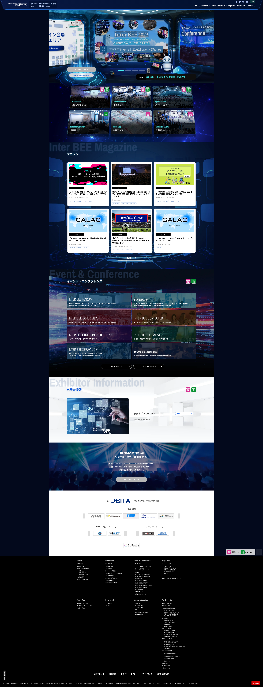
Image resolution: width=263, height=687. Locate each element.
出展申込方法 (167, 624)
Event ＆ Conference (218, 6)
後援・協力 (81, 571)
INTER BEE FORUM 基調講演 (142, 574)
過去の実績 (81, 566)
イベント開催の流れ (83, 579)
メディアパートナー (84, 574)
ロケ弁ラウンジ (139, 591)
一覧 (178, 413)
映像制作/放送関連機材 (169, 570)
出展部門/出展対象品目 (169, 608)
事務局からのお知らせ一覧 (85, 603)
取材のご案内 (81, 608)
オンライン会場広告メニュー (171, 634)
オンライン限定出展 (169, 632)
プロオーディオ (167, 566)
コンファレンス (139, 564)
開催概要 (80, 564)
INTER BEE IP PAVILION (141, 587)
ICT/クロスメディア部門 (170, 616)
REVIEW (108, 605)
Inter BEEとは (166, 605)
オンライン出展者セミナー (170, 643)
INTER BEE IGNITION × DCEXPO (143, 585)
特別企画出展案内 (167, 651)
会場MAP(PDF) (110, 580)
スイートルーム (168, 648)
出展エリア (109, 564)
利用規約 (112, 674)
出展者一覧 (109, 568)
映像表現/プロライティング (171, 568)
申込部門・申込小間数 (169, 622)
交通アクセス (138, 603)
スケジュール (166, 661)
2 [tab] (128, 70)
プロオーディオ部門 (169, 610)
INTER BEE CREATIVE (140, 584)
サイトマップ (147, 674)
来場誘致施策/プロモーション (171, 644)
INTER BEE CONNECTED (141, 582)
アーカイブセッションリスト (142, 570)
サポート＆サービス (168, 638)
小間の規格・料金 (168, 620)
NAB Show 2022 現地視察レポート (172, 578)
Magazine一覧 (167, 564)
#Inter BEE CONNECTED (129, 203)
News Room (241, 6)
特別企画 (137, 572)
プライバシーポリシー (129, 674)
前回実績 (165, 663)
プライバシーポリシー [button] (194, 683)
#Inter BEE (116, 203)
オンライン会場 (167, 628)
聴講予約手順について (140, 594)
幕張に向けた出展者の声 (112, 578)
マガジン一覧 (131, 258)
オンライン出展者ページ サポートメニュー (174, 646)
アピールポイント (167, 603)
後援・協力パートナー (83, 568)
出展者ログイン (167, 665)
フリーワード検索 (110, 571)
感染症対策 (81, 577)
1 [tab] (121, 70)
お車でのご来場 (139, 607)
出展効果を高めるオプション (171, 641)
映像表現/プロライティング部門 (172, 612)
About (196, 6)
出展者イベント (110, 575)
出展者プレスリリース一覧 (85, 605)
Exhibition (204, 6)
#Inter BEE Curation (75, 201)
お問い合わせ (166, 668)
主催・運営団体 (163, 674)
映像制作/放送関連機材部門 (171, 614)
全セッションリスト (148, 366)
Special (166, 573)
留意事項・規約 (168, 626)
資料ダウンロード (110, 603)
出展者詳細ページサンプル (170, 636)
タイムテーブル (116, 366)
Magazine (231, 6)
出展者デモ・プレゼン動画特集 (114, 573)
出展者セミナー (110, 566)
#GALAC (86, 247)
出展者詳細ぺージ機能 (169, 631)
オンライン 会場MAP (111, 583)
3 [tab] (135, 70)
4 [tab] (142, 70)
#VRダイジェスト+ (89, 201)
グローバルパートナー (84, 573)
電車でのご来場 (139, 605)
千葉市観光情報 (139, 614)
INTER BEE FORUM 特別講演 (142, 576)
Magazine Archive (168, 576)
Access (250, 6)
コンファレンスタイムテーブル (143, 566)
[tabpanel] (131, 40)
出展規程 (165, 618)
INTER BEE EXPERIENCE (141, 580)
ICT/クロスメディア (169, 572)
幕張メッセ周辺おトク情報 (141, 612)
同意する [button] (256, 683)
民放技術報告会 (139, 589)
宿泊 (136, 610)
